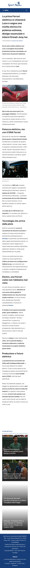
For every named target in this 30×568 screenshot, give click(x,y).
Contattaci (15, 552)
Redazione (13, 563)
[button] (26, 10)
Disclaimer (15, 565)
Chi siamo (7, 563)
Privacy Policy (21, 563)
